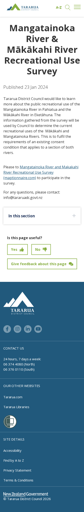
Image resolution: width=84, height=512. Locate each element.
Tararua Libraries (16, 407)
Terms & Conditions (18, 480)
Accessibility (12, 450)
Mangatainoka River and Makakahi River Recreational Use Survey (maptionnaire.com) (40, 172)
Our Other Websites (21, 385)
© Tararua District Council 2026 (27, 498)
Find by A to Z (13, 460)
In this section (21, 215)
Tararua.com (12, 397)
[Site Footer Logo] (18, 302)
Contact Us (13, 348)
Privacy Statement (17, 470)
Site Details (13, 439)
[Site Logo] (23, 6)
